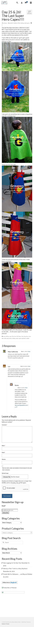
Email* (4, 506)
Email (3, 452)
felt (17, 336)
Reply (29, 351)
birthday (7, 336)
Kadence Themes (5, 624)
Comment (4, 425)
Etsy (13, 336)
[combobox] (17, 532)
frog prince (26, 336)
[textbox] (17, 532)
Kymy (5, 23)
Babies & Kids (17, 23)
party (8, 338)
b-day (4, 336)
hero (30, 336)
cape (10, 336)
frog (22, 336)
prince (10, 338)
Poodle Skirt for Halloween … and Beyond (15, 574)
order (5, 338)
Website (4, 459)
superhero (23, 338)
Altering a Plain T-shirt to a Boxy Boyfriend (15, 568)
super (20, 338)
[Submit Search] (3, 542)
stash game (26, 23)
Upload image (5, 473)
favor (15, 336)
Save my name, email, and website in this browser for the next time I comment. (17, 468)
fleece (20, 336)
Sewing (22, 23)
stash (17, 338)
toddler (27, 338)
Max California (13, 351)
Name (3, 445)
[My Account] (21, 3)
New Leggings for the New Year (12, 563)
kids (2, 338)
